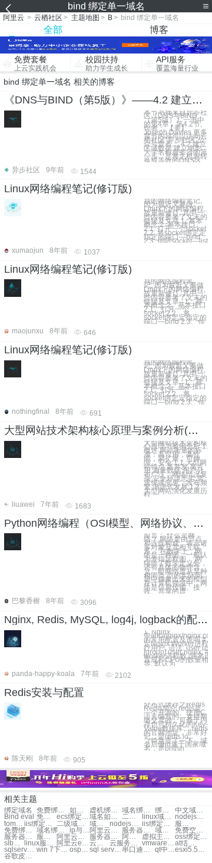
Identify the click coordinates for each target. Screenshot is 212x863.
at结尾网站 (185, 843)
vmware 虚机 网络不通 (158, 843)
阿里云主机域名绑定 (132, 837)
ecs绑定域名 (73, 817)
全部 (53, 30)
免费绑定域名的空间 (20, 830)
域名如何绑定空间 (106, 817)
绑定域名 (18, 810)
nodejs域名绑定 (191, 817)
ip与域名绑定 (79, 830)
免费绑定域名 (53, 810)
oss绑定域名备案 (191, 837)
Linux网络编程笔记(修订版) (68, 189)
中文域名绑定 (191, 810)
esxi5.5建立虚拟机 (191, 850)
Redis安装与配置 (44, 692)
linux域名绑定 (158, 817)
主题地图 (85, 18)
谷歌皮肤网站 (20, 856)
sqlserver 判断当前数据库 (20, 850)
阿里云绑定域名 (106, 830)
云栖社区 (48, 18)
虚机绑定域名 (106, 810)
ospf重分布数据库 (79, 850)
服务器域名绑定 (138, 830)
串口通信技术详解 (138, 850)
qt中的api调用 (165, 850)
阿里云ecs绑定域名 (73, 843)
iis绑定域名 (40, 824)
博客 (159, 30)
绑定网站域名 (165, 810)
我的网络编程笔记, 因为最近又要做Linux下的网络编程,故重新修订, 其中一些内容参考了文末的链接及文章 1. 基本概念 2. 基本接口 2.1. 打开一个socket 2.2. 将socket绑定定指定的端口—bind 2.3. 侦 (175, 301)
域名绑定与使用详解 (53, 830)
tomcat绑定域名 (14, 824)
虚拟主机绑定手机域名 (158, 837)
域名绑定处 (138, 810)
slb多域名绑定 (14, 843)
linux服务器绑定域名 (40, 843)
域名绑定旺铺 (100, 824)
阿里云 (13, 18)
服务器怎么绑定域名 (47, 837)
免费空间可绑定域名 (191, 830)
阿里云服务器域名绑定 (73, 837)
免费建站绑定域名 (47, 817)
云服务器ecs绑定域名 (100, 843)
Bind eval (19, 817)
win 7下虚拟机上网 (53, 850)
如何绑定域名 (79, 810)
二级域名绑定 (132, 817)
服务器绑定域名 (185, 824)
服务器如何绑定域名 (20, 837)
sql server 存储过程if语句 (106, 850)
